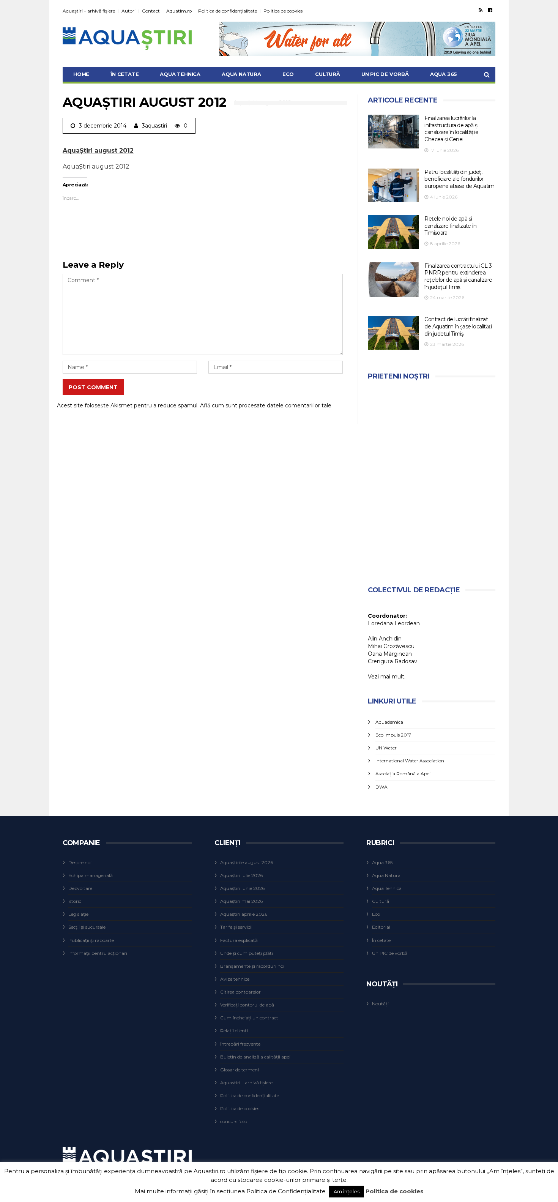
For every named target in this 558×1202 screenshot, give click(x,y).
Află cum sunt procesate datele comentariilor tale (265, 405)
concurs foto (233, 1121)
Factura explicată (239, 940)
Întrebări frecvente (240, 1044)
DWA (381, 787)
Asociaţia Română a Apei (402, 773)
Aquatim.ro (179, 11)
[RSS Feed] (480, 10)
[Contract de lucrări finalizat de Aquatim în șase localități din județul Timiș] (393, 333)
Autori (128, 11)
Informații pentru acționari (97, 953)
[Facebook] (490, 10)
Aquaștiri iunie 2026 (242, 888)
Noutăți (380, 1003)
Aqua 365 (443, 74)
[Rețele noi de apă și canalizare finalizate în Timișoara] (393, 232)
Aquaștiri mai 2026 (241, 901)
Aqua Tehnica (180, 74)
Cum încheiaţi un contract (249, 1018)
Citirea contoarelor (240, 992)
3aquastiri (154, 125)
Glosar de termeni (239, 1070)
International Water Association (409, 760)
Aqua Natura (241, 74)
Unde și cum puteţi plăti (246, 953)
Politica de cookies (283, 11)
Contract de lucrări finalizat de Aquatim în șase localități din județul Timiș (458, 326)
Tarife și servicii (236, 927)
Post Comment (93, 387)
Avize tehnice (234, 979)
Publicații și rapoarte (91, 940)
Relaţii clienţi (234, 1030)
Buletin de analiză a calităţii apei (255, 1057)
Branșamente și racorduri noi (252, 966)
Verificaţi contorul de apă (247, 1005)
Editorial (381, 927)
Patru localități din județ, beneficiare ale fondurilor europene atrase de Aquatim (459, 179)
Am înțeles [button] (346, 1191)
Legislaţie (78, 914)
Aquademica (389, 722)
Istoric (74, 901)
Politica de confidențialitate (227, 11)
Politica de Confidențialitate (286, 1191)
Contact (151, 11)
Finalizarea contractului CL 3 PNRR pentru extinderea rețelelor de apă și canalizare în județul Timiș (458, 276)
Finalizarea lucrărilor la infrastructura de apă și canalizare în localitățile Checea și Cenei (451, 129)
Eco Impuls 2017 (393, 735)
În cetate (124, 74)
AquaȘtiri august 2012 (98, 150)
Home (81, 74)
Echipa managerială (90, 875)
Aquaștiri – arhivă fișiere (89, 11)
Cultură (327, 74)
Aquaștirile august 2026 (246, 862)
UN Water (386, 748)
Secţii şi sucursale (87, 927)
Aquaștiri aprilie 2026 (243, 914)
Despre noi (79, 862)
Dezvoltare (80, 888)
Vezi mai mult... (388, 676)
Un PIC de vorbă (385, 74)
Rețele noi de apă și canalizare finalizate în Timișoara (450, 225)
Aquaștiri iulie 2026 (241, 875)
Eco (288, 74)
